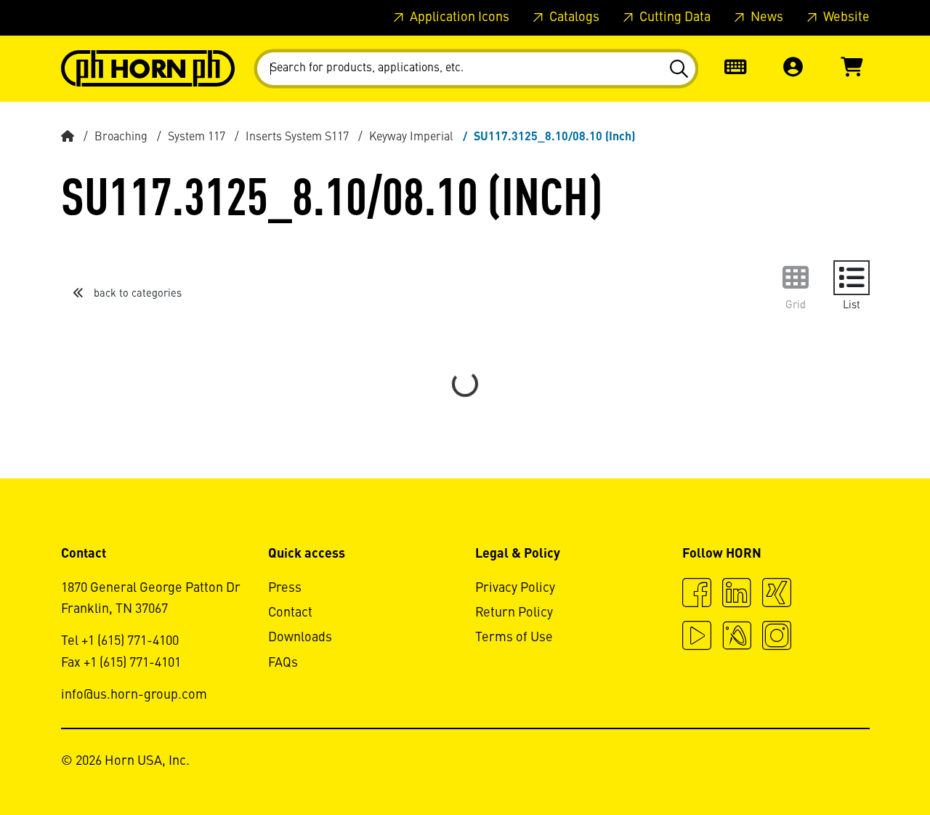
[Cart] (851, 68)
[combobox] (476, 68)
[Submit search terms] (678, 69)
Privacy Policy (515, 588)
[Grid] (795, 277)
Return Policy (514, 612)
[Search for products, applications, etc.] (678, 69)
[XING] (776, 594)
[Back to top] (863, 764)
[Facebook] (696, 594)
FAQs (283, 663)
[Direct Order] (735, 68)
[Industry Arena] (736, 637)
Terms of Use (514, 637)
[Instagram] (776, 637)
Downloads (300, 637)
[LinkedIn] (736, 594)
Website (845, 17)
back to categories (136, 294)
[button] (793, 68)
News (765, 17)
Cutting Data (673, 17)
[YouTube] (696, 637)
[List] (851, 277)
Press (285, 588)
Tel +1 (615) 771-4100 (120, 641)
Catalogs (572, 17)
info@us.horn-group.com (134, 695)
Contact (290, 612)
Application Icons (458, 17)
